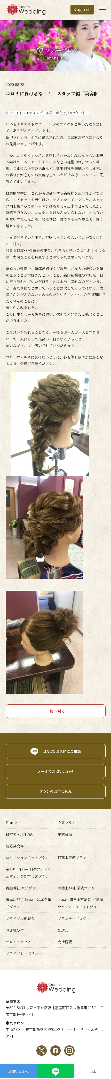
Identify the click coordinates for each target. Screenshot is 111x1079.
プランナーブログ (72, 918)
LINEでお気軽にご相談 (61, 751)
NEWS (63, 930)
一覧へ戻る (55, 710)
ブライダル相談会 (20, 918)
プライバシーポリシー (24, 953)
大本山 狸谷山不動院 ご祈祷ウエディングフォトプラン (80, 903)
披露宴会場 (15, 845)
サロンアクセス (18, 941)
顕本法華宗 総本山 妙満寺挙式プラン (28, 903)
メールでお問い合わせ (55, 771)
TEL (92, 1071)
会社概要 (65, 941)
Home (11, 822)
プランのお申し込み (55, 791)
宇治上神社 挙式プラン (76, 888)
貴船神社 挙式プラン (22, 888)
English (82, 9)
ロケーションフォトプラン (27, 857)
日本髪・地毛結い (20, 834)
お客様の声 (15, 930)
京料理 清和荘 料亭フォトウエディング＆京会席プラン (28, 873)
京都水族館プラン (72, 857)
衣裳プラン (67, 822)
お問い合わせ (18, 1071)
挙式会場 (65, 834)
